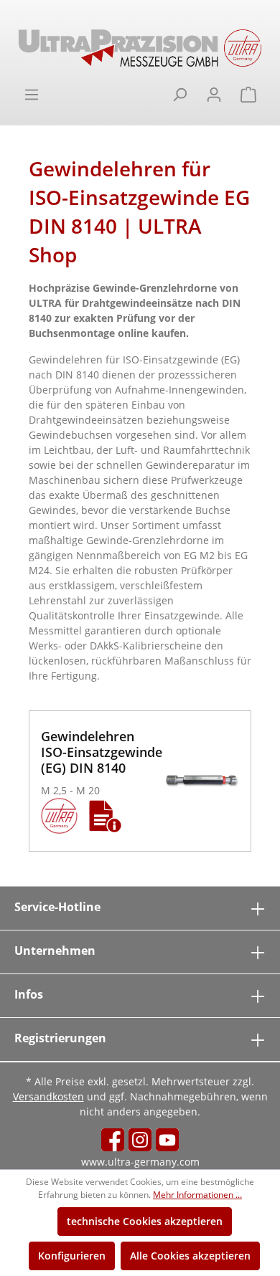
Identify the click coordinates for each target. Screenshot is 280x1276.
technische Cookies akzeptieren (145, 1221)
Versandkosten (48, 1096)
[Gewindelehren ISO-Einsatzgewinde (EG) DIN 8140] (201, 781)
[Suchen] (179, 94)
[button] (105, 816)
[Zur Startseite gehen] (140, 48)
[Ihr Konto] (214, 94)
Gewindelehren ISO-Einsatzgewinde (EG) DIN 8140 (101, 752)
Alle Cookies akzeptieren (190, 1255)
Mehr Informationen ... (197, 1195)
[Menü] (31, 94)
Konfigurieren (72, 1255)
